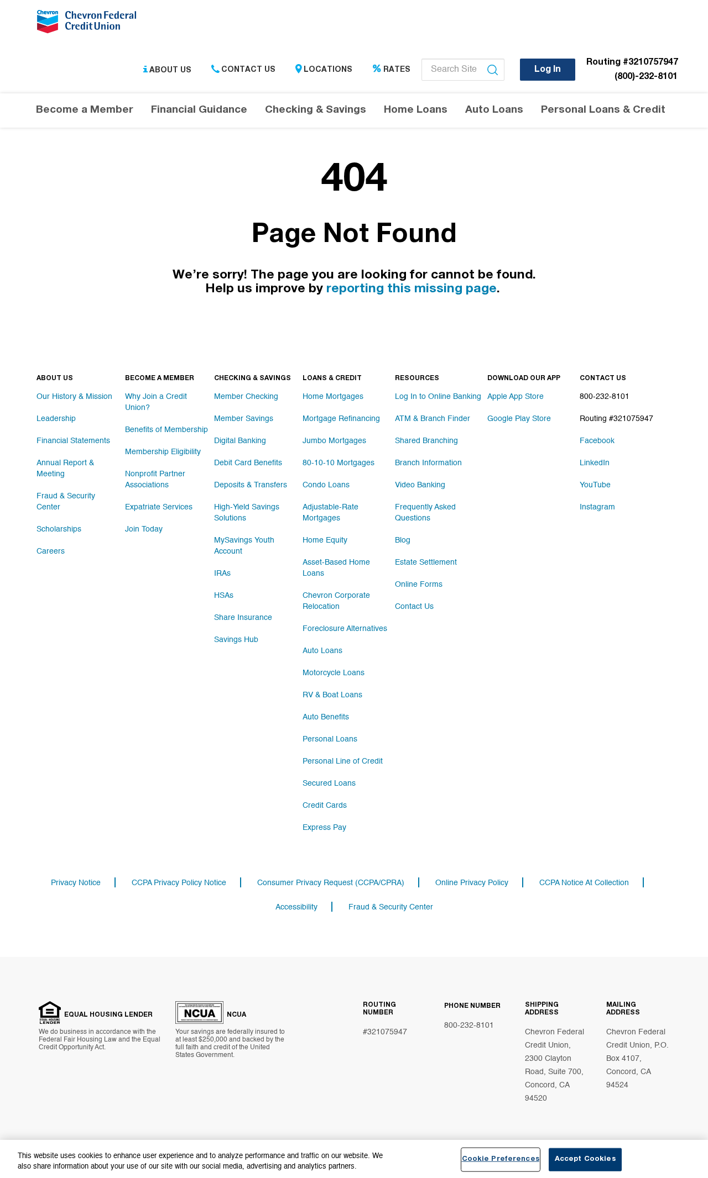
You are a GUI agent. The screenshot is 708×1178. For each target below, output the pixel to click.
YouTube (595, 485)
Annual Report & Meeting (65, 468)
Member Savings (243, 419)
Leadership (56, 419)
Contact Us (248, 70)
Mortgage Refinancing (341, 419)
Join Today (144, 529)
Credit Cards (325, 805)
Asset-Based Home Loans (336, 568)
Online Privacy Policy (471, 883)
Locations (328, 70)
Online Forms (418, 584)
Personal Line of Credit (343, 761)
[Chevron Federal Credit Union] (89, 25)
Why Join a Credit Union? (156, 402)
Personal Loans (330, 739)
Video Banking (420, 485)
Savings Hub (236, 640)
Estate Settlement (426, 562)
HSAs (223, 595)
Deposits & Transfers (250, 485)
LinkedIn (595, 463)
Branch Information (428, 463)
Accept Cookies (585, 1159)
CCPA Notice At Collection (584, 883)
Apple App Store (515, 397)
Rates (396, 70)
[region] (354, 1159)
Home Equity (325, 540)
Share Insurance (243, 618)
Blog (402, 540)
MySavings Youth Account (244, 546)
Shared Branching (426, 441)
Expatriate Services (158, 507)
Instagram (597, 507)
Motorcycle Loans (334, 673)
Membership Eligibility (163, 452)
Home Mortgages (333, 397)
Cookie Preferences (500, 1159)
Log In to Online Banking (438, 397)
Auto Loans (322, 651)
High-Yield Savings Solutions (246, 512)
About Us (170, 70)
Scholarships (59, 529)
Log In (547, 70)
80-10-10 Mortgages (338, 463)
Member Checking (246, 397)
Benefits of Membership (166, 430)
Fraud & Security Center (66, 501)
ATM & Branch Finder (432, 419)
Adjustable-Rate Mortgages (330, 512)
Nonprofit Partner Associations (155, 479)
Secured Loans (329, 783)
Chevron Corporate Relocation (336, 601)
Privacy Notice (76, 883)
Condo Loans (326, 485)
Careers (51, 551)
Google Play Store (519, 419)
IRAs (222, 573)
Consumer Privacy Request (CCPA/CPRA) (330, 883)
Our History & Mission (74, 397)
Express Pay (324, 828)
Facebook (597, 441)
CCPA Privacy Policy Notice (179, 883)
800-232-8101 (469, 1025)
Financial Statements (73, 441)
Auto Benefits (326, 717)
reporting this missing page (411, 289)
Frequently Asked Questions (425, 512)
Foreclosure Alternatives (345, 629)
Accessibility (296, 907)
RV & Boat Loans (332, 695)
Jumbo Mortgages (334, 441)
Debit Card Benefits (248, 463)
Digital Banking (240, 441)
